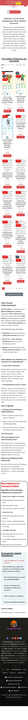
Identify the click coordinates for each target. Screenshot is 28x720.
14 (21, 288)
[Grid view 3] (20, 64)
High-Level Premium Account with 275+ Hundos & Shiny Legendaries (20, 239)
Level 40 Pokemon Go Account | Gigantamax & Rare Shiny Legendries (7, 143)
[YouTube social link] (15, 638)
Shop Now (18, 3)
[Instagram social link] (13, 638)
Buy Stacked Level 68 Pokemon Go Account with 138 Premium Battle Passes (7, 270)
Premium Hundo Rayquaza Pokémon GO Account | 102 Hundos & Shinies (7, 204)
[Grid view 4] (24, 64)
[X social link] (10, 638)
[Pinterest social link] (18, 638)
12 (16, 288)
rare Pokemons (15, 508)
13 (19, 288)
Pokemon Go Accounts (7, 105)
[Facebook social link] (7, 638)
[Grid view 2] (17, 64)
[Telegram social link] (20, 638)
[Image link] (14, 625)
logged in (11, 612)
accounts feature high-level (9, 374)
